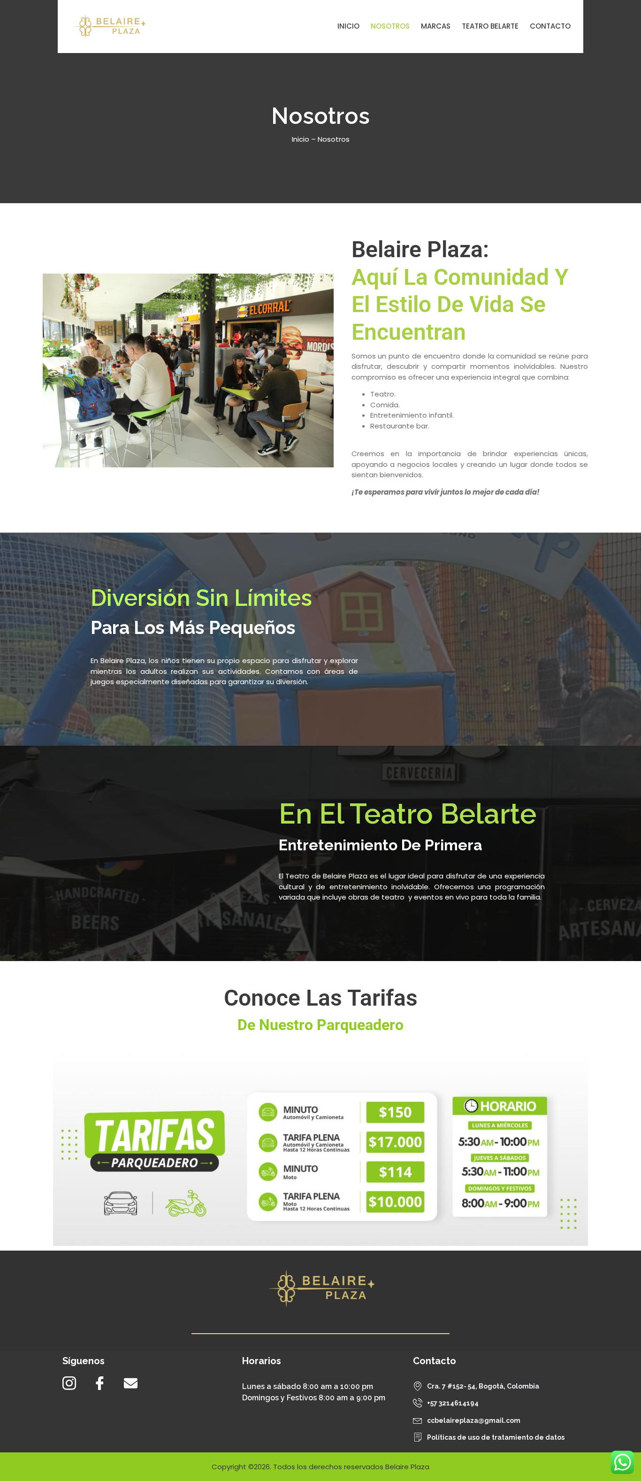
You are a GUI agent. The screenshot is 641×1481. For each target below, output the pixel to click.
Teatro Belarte (490, 26)
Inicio (348, 26)
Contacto (550, 26)
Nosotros (390, 26)
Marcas (435, 26)
